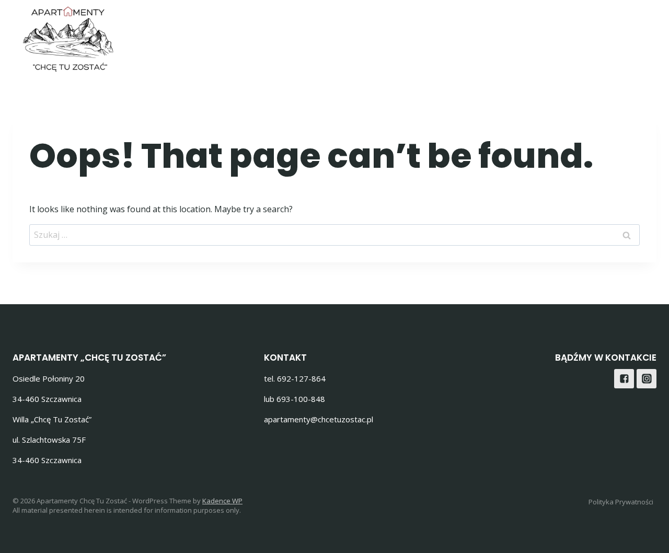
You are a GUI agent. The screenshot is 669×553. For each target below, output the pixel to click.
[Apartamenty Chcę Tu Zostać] (68, 39)
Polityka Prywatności (621, 501)
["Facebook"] (618, 36)
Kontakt (498, 36)
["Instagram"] (644, 36)
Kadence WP (222, 500)
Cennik (447, 36)
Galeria (396, 36)
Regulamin (560, 36)
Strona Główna (326, 36)
